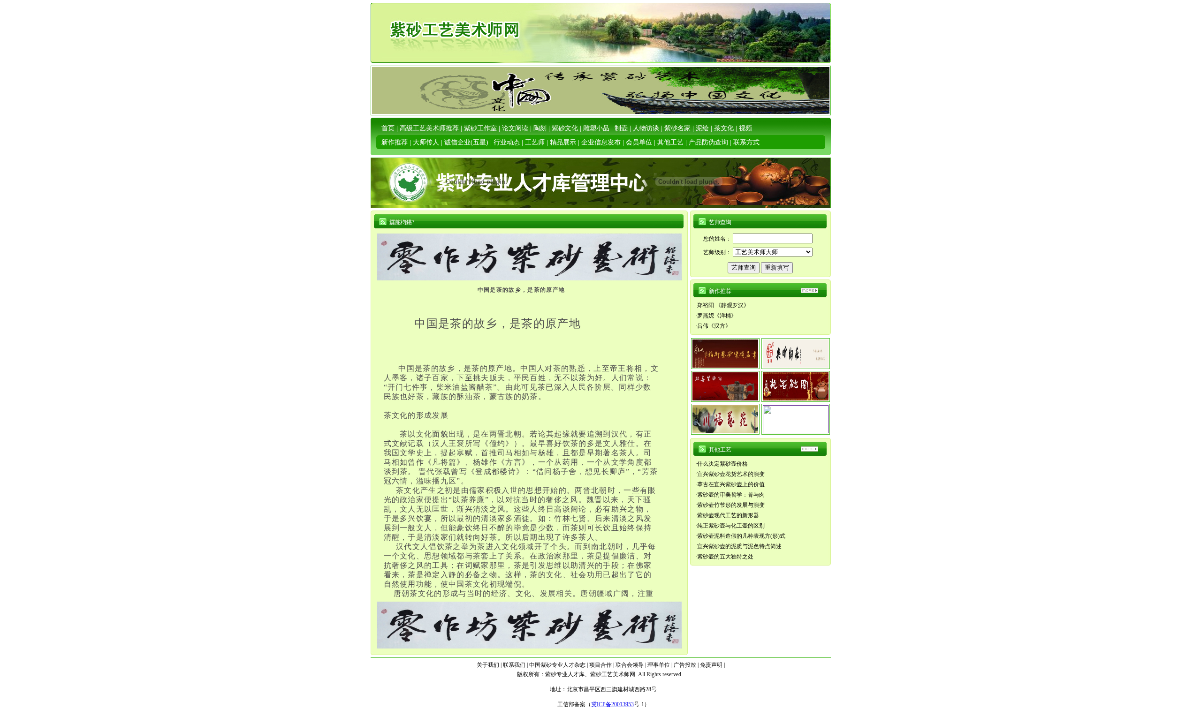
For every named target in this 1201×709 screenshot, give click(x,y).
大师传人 (426, 142)
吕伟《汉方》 (714, 326)
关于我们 (488, 665)
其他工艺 (670, 142)
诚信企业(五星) (466, 142)
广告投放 (685, 665)
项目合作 (600, 665)
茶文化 (724, 128)
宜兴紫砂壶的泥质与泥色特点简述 (739, 546)
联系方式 (746, 142)
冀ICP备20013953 (612, 704)
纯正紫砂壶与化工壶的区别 (731, 525)
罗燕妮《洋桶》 (717, 315)
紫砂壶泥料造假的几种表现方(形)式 (741, 536)
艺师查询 (720, 222)
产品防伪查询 (708, 142)
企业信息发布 (601, 142)
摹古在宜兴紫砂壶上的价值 (731, 484)
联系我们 (514, 665)
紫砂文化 (565, 128)
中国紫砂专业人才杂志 (557, 665)
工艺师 (535, 142)
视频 (745, 128)
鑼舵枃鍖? (401, 222)
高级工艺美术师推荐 (429, 128)
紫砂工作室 (480, 128)
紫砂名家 (677, 128)
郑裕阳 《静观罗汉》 (723, 305)
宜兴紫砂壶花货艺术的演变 (731, 474)
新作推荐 (394, 142)
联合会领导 (630, 665)
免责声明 (711, 665)
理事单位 (658, 665)
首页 (388, 128)
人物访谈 (646, 128)
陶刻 (540, 128)
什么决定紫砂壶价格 (722, 463)
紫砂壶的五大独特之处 (725, 556)
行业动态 (507, 142)
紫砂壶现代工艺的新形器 (728, 515)
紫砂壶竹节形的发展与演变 (731, 505)
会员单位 (639, 142)
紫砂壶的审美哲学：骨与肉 (731, 494)
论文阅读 (515, 128)
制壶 (621, 128)
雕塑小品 (596, 128)
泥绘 (702, 128)
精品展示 (563, 142)
